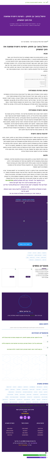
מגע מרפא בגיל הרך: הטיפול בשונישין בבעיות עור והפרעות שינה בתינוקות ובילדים (22, 343)
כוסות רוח (29, 394)
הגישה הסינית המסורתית (43, 81)
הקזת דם (44, 255)
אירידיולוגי (40, 428)
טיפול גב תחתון (43, 257)
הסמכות (32, 315)
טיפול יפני (37, 257)
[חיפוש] (7, 2)
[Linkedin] (21, 417)
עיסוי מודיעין (12, 399)
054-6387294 (9, 180)
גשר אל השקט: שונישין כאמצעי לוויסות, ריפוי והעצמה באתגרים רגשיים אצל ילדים (22, 337)
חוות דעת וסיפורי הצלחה (43, 86)
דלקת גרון (39, 389)
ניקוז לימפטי (44, 399)
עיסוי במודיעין (27, 399)
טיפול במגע (35, 394)
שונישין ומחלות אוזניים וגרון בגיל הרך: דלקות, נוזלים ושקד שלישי (9, 280)
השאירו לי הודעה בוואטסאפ (30, 455)
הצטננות (18, 389)
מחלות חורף (22, 394)
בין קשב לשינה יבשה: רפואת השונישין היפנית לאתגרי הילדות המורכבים (25, 280)
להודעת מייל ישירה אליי (33, 457)
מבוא (45, 80)
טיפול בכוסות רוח (30, 255)
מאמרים (28, 276)
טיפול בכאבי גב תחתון (38, 255)
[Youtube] (25, 417)
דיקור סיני (45, 389)
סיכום (45, 85)
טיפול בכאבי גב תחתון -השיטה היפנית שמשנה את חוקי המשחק (35, 79)
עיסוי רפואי (5, 399)
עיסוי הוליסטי (19, 399)
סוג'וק (27, 257)
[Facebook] (28, 417)
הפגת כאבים (25, 389)
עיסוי (33, 399)
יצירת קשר (9, 434)
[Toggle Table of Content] (45, 77)
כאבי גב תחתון (32, 257)
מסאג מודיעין (10, 394)
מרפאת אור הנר (32, 443)
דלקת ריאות (32, 389)
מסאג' (16, 394)
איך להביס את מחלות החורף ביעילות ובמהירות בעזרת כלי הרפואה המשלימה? (41, 271)
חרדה (7, 389)
